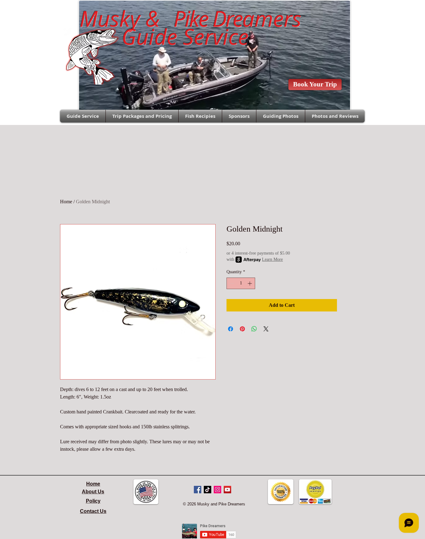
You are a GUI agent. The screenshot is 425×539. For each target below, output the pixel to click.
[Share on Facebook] (230, 329)
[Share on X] (266, 329)
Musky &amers (184, 18)
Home (66, 201)
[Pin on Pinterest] (242, 329)
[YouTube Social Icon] (227, 489)
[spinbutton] (240, 283)
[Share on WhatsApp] (254, 329)
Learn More (272, 259)
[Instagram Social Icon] (217, 489)
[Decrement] (231, 283)
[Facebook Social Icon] (197, 489)
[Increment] (250, 283)
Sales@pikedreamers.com (29, 11)
